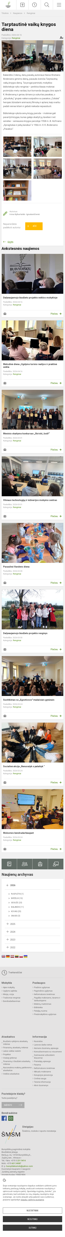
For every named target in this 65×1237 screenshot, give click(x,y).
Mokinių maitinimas (42, 1004)
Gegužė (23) (16, 903)
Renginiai (31, 13)
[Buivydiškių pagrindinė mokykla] (8, 4)
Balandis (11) (17, 907)
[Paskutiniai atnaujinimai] (35, 5)
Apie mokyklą (9, 987)
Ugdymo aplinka (10, 991)
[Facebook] (4, 1118)
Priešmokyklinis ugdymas (45, 1014)
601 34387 (16, 1163)
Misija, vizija (8, 994)
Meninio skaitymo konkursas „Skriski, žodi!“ (26, 433)
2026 (12, 885)
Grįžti (10, 242)
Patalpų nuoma (40, 1011)
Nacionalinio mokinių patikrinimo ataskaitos (17, 1069)
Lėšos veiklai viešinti (12, 1051)
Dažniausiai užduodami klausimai (44, 1056)
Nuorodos (38, 1041)
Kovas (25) (16, 911)
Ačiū (32, 226)
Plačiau (54, 313)
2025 (12, 924)
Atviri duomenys (41, 1085)
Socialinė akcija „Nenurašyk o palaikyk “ (24, 766)
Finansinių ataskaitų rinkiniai (15, 1048)
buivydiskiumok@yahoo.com (19, 1166)
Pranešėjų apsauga (42, 1061)
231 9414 (21, 1160)
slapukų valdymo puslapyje (32, 1200)
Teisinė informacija (42, 1082)
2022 (12, 947)
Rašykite (8, 1105)
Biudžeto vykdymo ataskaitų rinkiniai (15, 1042)
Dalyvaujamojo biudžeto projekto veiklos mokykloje (30, 297)
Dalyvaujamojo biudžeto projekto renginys (25, 633)
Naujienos (18, 13)
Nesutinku (32, 1219)
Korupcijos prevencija (43, 1075)
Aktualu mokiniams (42, 1072)
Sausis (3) (15, 916)
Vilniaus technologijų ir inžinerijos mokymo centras (30, 500)
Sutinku (32, 1228)
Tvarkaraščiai (15, 972)
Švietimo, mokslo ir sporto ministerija (39, 1131)
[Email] (10, 1118)
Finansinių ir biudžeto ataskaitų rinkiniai (16, 1062)
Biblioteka (38, 1007)
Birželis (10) (17, 898)
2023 (12, 939)
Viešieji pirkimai (10, 1058)
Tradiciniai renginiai (11, 998)
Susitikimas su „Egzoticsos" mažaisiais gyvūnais (28, 700)
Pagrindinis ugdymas (43, 991)
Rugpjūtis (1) (17, 894)
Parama (37, 1065)
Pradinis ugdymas (42, 987)
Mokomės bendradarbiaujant (18, 833)
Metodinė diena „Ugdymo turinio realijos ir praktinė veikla (30, 365)
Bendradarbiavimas (11, 1001)
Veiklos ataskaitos (11, 1074)
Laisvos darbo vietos (43, 1045)
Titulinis (5, 13)
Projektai (7, 1054)
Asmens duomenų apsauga (46, 1048)
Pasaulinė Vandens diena (16, 566)
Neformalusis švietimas (44, 994)
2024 (12, 932)
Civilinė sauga (40, 1078)
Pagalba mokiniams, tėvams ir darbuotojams (47, 999)
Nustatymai (32, 1210)
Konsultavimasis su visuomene (48, 1052)
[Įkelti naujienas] (22, 5)
